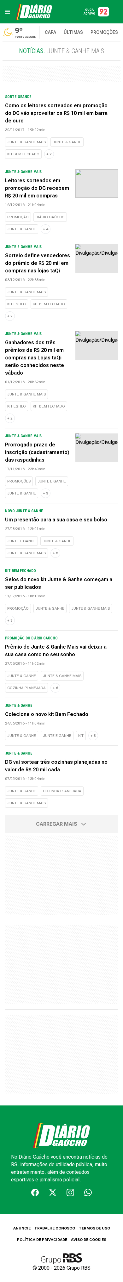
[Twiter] (52, 1192)
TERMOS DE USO (94, 1228)
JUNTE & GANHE (67, 142)
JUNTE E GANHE (52, 481)
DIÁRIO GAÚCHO (50, 217)
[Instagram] (70, 1192)
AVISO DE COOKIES (88, 1239)
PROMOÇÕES (19, 481)
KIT (81, 735)
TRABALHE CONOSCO (54, 1228)
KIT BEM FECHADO (23, 154)
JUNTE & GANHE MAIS (26, 142)
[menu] (7, 12)
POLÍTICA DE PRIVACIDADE (42, 1239)
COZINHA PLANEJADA (26, 688)
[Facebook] (35, 1192)
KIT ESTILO (16, 304)
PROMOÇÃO (18, 217)
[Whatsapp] (88, 1192)
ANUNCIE (22, 1228)
